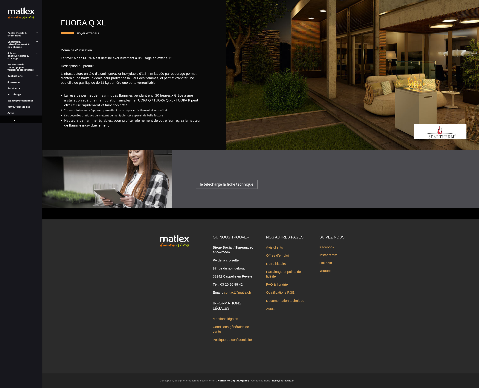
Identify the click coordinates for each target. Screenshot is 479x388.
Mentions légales (225, 319)
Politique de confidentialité (232, 340)
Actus (10, 113)
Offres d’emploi (277, 255)
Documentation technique (285, 301)
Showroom (14, 82)
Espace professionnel (20, 100)
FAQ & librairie (277, 284)
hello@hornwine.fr (283, 380)
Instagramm (328, 255)
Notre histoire (276, 264)
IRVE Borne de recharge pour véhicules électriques (20, 67)
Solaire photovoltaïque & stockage (18, 56)
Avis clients (274, 247)
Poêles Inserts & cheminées (17, 34)
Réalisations (14, 76)
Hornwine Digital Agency (233, 380)
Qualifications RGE (280, 292)
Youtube (325, 271)
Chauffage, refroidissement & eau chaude (18, 44)
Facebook (326, 247)
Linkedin (325, 263)
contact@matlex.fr (237, 292)
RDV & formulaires (18, 106)
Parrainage (14, 94)
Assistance (13, 88)
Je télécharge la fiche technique (226, 184)
